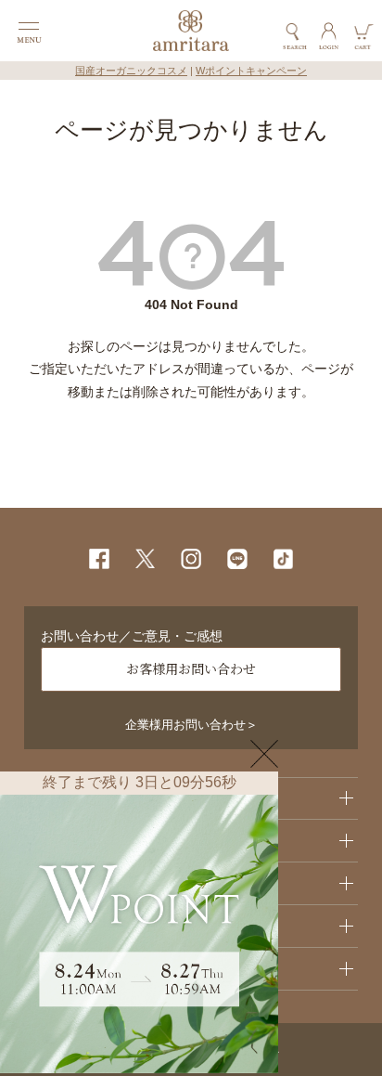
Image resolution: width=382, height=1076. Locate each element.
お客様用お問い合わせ (191, 668)
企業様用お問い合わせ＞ (191, 725)
